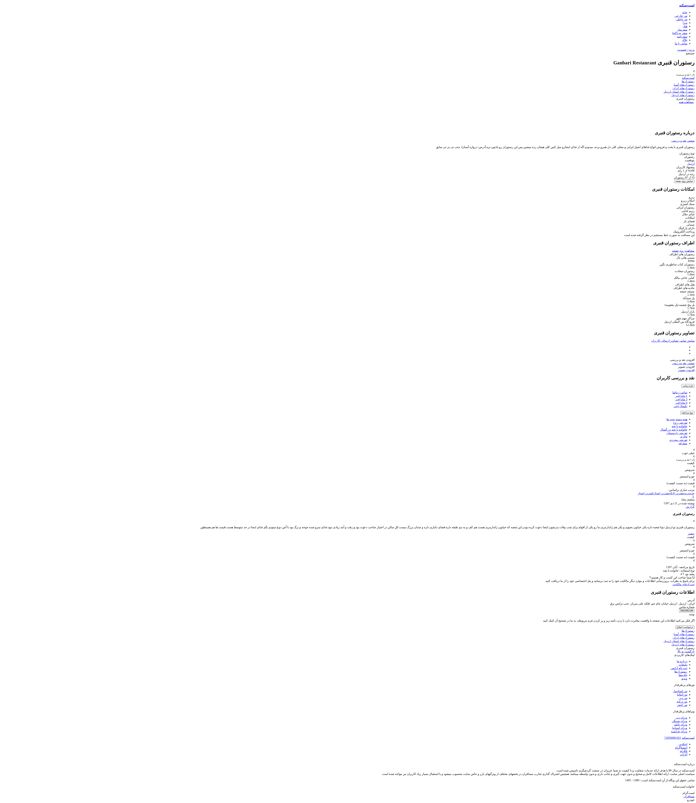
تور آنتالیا (682, 694)
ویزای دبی (681, 717)
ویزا (685, 22)
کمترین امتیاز (646, 493)
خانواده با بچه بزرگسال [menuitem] (673, 429)
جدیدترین (690, 493)
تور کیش (682, 705)
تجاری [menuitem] (683, 436)
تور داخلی (681, 19)
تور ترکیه (682, 701)
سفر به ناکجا (679, 33)
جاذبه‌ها (683, 675)
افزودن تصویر (686, 370)
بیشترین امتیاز (662, 493)
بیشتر (691, 533)
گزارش (690, 506)
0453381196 (686, 610)
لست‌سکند (687, 5)
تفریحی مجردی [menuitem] (678, 439)
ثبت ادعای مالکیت (684, 584)
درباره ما (682, 661)
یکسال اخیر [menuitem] (680, 406)
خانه (684, 12)
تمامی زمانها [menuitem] (679, 392)
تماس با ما (681, 43)
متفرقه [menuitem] (683, 443)
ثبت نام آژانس (679, 668)
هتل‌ (685, 26)
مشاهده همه (686, 102)
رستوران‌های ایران (684, 88)
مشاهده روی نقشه (683, 250)
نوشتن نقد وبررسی (683, 363)
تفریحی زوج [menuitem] (680, 422)
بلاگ (684, 40)
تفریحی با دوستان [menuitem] (676, 433)
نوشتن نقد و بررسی (683, 140)
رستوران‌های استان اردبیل (679, 91)
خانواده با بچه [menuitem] (679, 426)
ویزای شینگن (679, 721)
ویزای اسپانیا (679, 728)
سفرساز (682, 29)
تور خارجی (681, 15)
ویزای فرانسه (679, 731)
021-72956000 (672, 737)
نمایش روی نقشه (684, 181)
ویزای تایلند (680, 724)
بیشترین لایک (678, 493)
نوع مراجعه (687, 412)
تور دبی (683, 698)
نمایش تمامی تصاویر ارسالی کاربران (673, 340)
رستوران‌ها (688, 81)
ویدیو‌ (684, 678)
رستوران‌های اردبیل (683, 95)
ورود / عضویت (686, 49)
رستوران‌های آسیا (684, 84)
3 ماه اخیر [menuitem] (681, 399)
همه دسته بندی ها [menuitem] (676, 419)
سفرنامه (682, 36)
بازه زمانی (688, 386)
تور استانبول (680, 691)
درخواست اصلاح (685, 627)
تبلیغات (683, 664)
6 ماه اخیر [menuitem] (681, 402)
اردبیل (691, 163)
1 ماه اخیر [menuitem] (681, 395)
